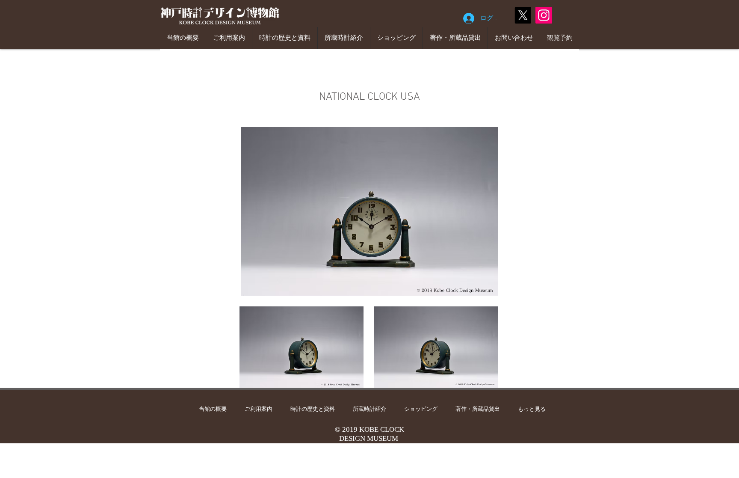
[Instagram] (543, 15)
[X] (522, 15)
